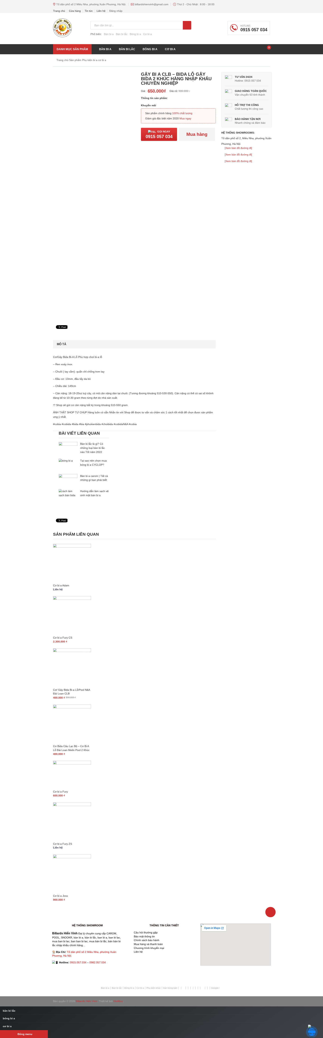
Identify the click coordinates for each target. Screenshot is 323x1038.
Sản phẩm (75, 60)
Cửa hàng (75, 10)
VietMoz (118, 1001)
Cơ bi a (147, 34)
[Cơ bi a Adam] (72, 563)
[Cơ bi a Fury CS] (72, 615)
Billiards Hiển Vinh (86, 1001)
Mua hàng (196, 134)
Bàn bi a (109, 34)
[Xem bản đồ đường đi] (238, 147)
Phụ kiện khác (153, 988)
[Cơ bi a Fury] (72, 774)
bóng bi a (150, 49)
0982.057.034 (97, 962)
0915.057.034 (78, 962)
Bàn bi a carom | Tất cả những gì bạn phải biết (94, 478)
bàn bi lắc (127, 49)
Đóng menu (25, 1034)
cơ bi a (170, 49)
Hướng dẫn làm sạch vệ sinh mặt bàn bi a (94, 493)
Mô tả (61, 344)
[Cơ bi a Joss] (72, 873)
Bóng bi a (135, 34)
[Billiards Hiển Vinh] (62, 28)
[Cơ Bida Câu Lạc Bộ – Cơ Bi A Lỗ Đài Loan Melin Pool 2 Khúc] (72, 724)
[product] (187, 25)
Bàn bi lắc (121, 34)
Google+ (215, 988)
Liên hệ (101, 10)
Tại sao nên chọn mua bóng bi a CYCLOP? (93, 462)
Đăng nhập (115, 10)
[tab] (61, 344)
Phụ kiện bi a (89, 60)
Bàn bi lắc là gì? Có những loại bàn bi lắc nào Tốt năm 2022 (92, 448)
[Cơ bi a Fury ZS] (72, 821)
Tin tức (89, 10)
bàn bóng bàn (170, 988)
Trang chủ (59, 10)
